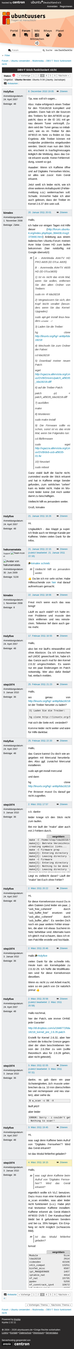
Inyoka (17, 1319)
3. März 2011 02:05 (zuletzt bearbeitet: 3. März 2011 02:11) (45, 1069)
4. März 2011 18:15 (38, 1162)
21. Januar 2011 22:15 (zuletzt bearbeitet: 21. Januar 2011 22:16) (46, 552)
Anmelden (52, 6)
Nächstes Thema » (61, 1305)
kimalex (8, 213)
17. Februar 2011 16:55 (40, 635)
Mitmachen (37, 39)
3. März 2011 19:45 (38, 1127)
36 (14, 697)
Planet (60, 31)
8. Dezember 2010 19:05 (41, 91)
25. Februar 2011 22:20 (40, 740)
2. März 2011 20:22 (38, 888)
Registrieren (66, 6)
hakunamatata (12, 549)
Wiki (37, 31)
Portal (14, 31)
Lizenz (5, 1333)
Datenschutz (25, 1333)
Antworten (12, 83)
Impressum (38, 1333)
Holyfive (8, 91)
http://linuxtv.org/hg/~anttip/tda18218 (49, 701)
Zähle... (17, 225)
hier (54, 582)
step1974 (9, 684)
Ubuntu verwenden (20, 61)
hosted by (7, 2)
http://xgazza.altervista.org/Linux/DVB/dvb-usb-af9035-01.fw (52, 452)
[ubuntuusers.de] (24, 19)
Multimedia (38, 61)
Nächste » (63, 75)
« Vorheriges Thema (37, 1305)
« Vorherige (24, 75)
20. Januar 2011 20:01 (39, 212)
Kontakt (13, 1333)
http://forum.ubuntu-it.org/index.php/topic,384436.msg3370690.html (49, 233)
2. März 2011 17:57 (38, 804)
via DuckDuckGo (63, 50)
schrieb (45, 563)
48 (14, 104)
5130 (15, 577)
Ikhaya (48, 31)
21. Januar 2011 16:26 (39, 516)
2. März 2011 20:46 (38, 948)
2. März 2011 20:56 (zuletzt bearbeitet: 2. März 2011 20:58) (45, 1002)
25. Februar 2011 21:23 (40, 684)
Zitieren (64, 91)
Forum (26, 31)
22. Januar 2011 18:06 (39, 595)
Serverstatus (52, 1333)
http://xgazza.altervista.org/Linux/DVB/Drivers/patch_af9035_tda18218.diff (52, 378)
